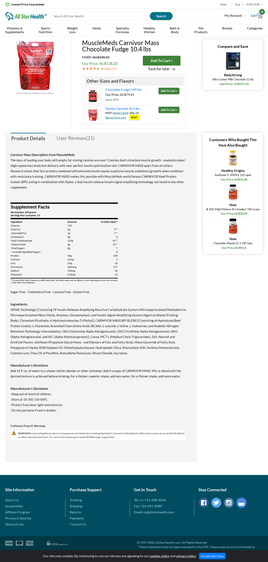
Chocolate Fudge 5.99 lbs (123, 89)
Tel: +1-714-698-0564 (150, 500)
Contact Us (78, 524)
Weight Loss (72, 30)
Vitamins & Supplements (14, 30)
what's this (120, 113)
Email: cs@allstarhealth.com (154, 512)
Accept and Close (212, 556)
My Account (233, 15)
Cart (257, 15)
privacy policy (186, 556)
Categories (255, 28)
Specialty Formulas (122, 30)
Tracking (76, 500)
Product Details (28, 138)
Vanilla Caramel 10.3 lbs (122, 108)
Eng (237, 4)
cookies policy (159, 556)
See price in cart (115, 117)
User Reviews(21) (76, 138)
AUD (252, 4)
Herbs (96, 28)
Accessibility (14, 506)
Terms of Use (14, 524)
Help (223, 4)
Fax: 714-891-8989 (148, 506)
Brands (227, 28)
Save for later (159, 69)
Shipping (76, 506)
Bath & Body (175, 30)
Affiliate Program (17, 512)
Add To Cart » (162, 60)
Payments (77, 518)
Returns (75, 512)
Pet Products (200, 30)
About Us (12, 500)
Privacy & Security (18, 518)
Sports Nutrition (45, 30)
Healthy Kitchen (149, 30)
